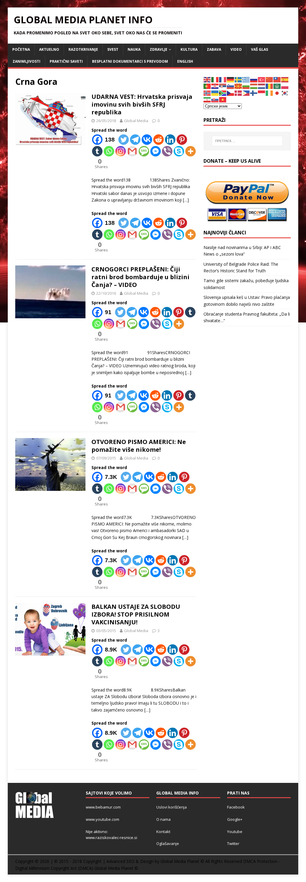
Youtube (234, 831)
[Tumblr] (97, 151)
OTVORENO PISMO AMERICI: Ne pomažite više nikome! (138, 446)
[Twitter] (123, 139)
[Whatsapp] (109, 151)
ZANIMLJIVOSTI (26, 61)
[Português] (207, 86)
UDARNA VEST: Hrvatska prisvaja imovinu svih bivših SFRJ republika (141, 104)
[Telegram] (135, 139)
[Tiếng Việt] (223, 99)
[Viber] (167, 151)
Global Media (136, 120)
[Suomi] (254, 93)
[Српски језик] (223, 86)
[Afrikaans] (223, 93)
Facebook (236, 807)
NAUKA (134, 49)
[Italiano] (215, 79)
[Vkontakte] (147, 139)
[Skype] (179, 151)
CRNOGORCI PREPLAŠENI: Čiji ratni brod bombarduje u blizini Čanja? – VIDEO (140, 277)
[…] (186, 200)
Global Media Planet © (116, 868)
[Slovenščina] (231, 86)
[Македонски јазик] (238, 86)
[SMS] (144, 151)
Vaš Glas (259, 49)
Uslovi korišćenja (171, 807)
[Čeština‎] (231, 93)
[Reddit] (158, 139)
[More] (190, 151)
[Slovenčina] (215, 99)
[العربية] (277, 86)
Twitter (233, 843)
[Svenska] (238, 79)
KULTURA (189, 49)
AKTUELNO (49, 49)
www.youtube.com (102, 819)
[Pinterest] (182, 139)
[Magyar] (254, 86)
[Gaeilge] (269, 93)
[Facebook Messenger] (155, 151)
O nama (163, 819)
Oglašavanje (167, 843)
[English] (207, 79)
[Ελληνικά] (246, 79)
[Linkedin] (170, 139)
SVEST (112, 49)
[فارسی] (207, 99)
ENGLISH (185, 61)
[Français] (223, 79)
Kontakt (163, 831)
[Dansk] (238, 93)
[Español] (285, 79)
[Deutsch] (231, 79)
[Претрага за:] (247, 141)
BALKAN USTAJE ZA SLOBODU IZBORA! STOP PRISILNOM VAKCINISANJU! (135, 614)
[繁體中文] (277, 79)
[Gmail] (132, 151)
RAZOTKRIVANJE (83, 49)
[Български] (246, 86)
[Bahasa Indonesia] (262, 93)
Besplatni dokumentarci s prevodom (130, 61)
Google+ (234, 819)
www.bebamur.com (103, 807)
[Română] (269, 86)
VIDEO (236, 49)
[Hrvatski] (215, 86)
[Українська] (215, 93)
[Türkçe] (262, 79)
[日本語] (277, 93)
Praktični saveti (66, 61)
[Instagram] (120, 151)
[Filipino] (246, 93)
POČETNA (21, 49)
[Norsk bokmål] (207, 93)
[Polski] (285, 86)
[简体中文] (269, 79)
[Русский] (254, 79)
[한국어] (285, 93)
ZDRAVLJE (158, 49)
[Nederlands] (262, 86)
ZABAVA (214, 49)
